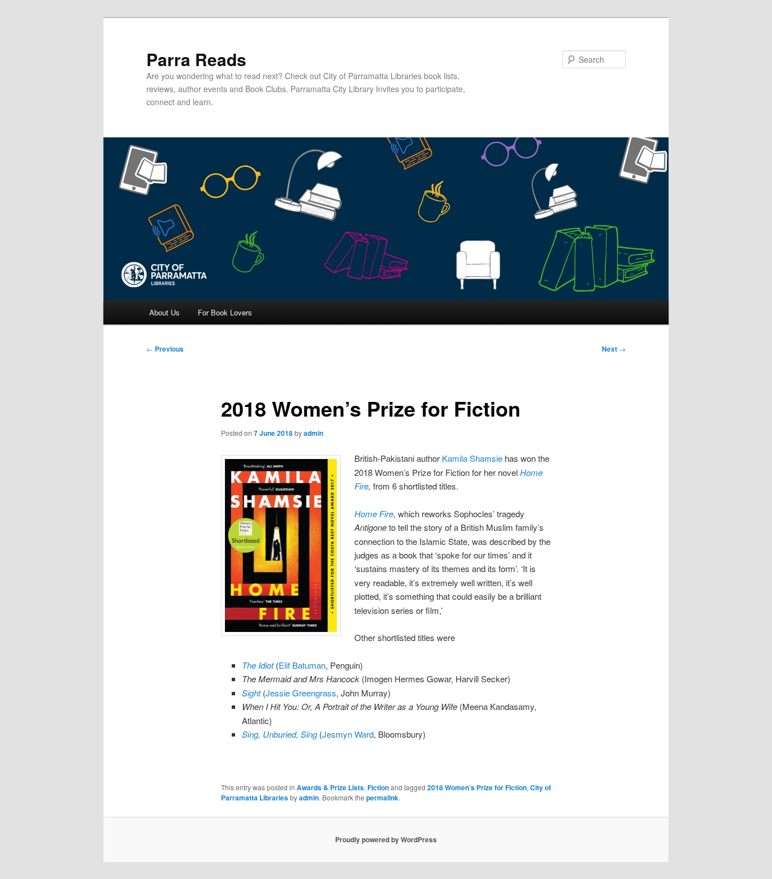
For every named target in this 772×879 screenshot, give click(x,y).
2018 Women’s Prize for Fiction (477, 787)
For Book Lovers (225, 312)
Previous (165, 349)
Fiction (378, 787)
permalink (382, 798)
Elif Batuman (302, 665)
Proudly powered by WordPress (386, 839)
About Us (164, 312)
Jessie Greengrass (301, 693)
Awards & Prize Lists (330, 787)
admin (313, 433)
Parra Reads (196, 59)
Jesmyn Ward (348, 734)
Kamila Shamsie (472, 458)
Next (614, 349)
